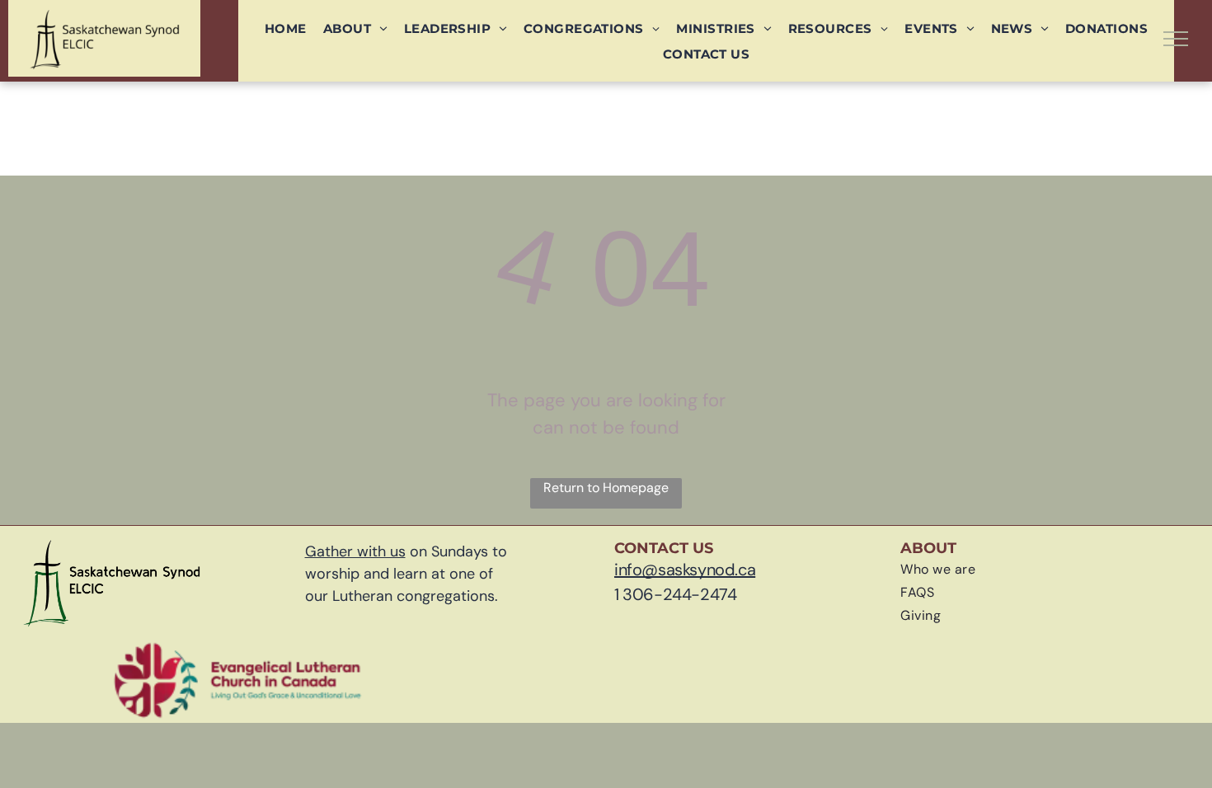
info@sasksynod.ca (684, 569)
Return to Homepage (606, 487)
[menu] (1175, 38)
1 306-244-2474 (675, 594)
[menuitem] (285, 28)
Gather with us (355, 551)
